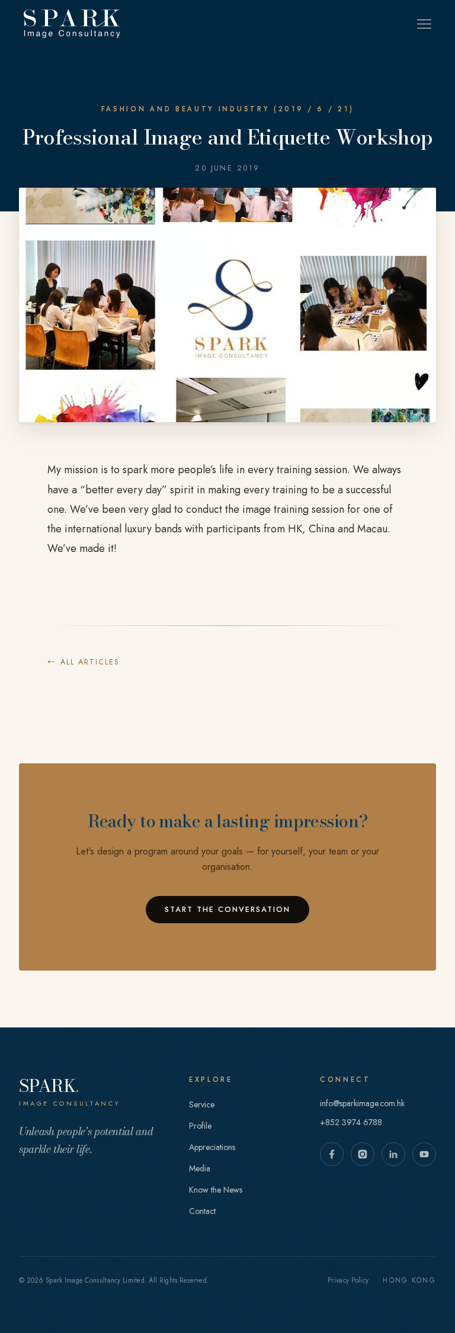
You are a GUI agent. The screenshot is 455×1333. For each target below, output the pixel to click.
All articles (83, 662)
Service (201, 1104)
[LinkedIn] (393, 1154)
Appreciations (212, 1147)
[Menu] (424, 24)
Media (199, 1168)
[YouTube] (424, 1154)
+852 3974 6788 (351, 1122)
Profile (200, 1126)
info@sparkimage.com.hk (362, 1103)
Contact (202, 1211)
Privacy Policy (348, 1280)
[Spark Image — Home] (72, 24)
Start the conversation (227, 909)
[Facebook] (332, 1154)
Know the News (215, 1190)
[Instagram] (362, 1154)
